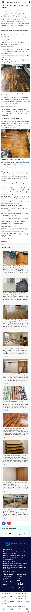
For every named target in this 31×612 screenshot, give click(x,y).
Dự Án (18, 580)
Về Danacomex (7, 576)
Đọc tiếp (5, 275)
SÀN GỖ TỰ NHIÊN (23, 593)
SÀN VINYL (7, 603)
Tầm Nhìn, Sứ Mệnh (8, 581)
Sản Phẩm (19, 576)
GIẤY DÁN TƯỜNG (9, 601)
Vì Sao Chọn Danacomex (6, 579)
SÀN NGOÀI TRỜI (22, 598)
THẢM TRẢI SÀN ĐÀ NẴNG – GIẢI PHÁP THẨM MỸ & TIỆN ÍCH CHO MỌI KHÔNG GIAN (14, 349)
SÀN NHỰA (7, 593)
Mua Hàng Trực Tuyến (8, 587)
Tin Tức (18, 578)
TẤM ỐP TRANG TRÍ (23, 601)
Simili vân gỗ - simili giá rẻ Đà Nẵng (13, 401)
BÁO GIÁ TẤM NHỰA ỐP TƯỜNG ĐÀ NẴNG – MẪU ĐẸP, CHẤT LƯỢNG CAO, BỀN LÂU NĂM (15, 376)
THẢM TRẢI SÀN (22, 596)
